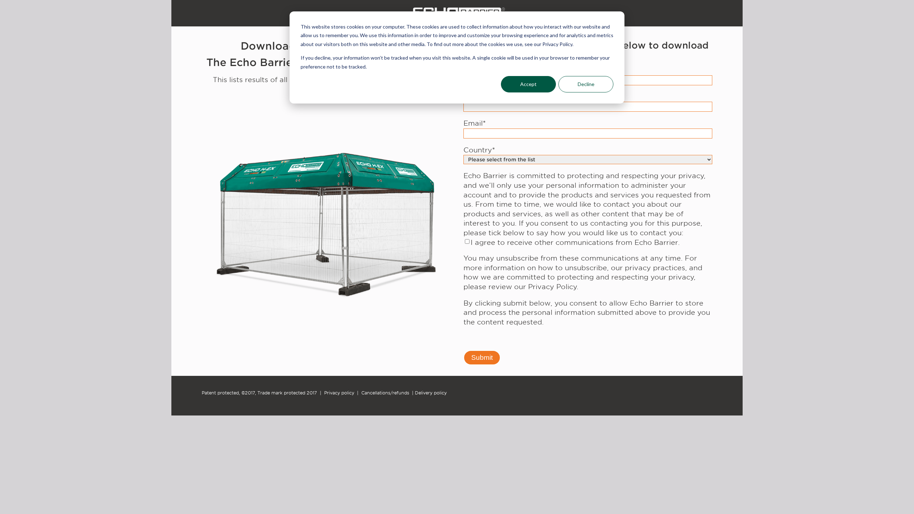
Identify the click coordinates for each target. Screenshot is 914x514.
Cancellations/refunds (385, 392)
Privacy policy (339, 392)
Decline (586, 84)
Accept (528, 84)
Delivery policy (431, 392)
